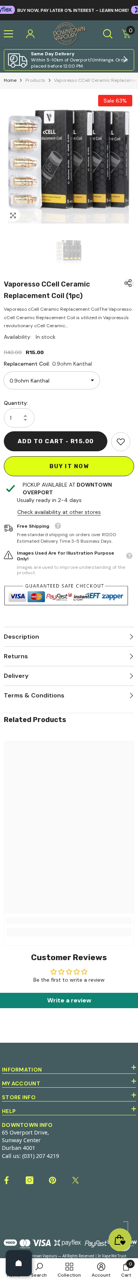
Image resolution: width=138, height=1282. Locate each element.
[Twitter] (75, 1180)
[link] (69, 60)
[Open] (19, 1263)
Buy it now (69, 466)
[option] (69, 158)
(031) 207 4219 (40, 1155)
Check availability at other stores (59, 511)
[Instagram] (29, 1180)
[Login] (30, 34)
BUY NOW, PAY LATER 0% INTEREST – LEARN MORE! (60, 10)
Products (35, 80)
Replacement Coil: (48, 363)
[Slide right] (125, 60)
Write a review (69, 1000)
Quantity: (16, 402)
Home (10, 80)
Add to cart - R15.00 (56, 441)
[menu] (8, 33)
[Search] (107, 33)
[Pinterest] (52, 1180)
